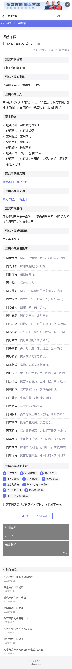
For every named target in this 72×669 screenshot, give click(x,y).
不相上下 (22, 199)
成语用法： (13, 158)
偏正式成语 (50, 473)
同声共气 (11, 422)
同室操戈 (11, 299)
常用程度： (13, 136)
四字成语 (11, 473)
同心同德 (11, 323)
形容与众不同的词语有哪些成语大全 (23, 649)
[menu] (66, 16)
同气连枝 (11, 266)
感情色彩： (13, 142)
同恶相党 (11, 406)
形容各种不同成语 (13, 608)
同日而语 (11, 274)
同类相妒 (11, 356)
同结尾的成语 (36, 490)
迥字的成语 (13, 484)
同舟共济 (11, 348)
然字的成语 (52, 479)
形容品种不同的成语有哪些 (18, 577)
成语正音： (13, 153)
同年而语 (11, 455)
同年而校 (11, 438)
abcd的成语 (30, 473)
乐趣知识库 (35, 661)
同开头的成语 (14, 490)
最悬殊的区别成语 (13, 587)
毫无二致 (8, 199)
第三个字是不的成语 (37, 484)
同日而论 (11, 373)
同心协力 (11, 332)
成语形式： (13, 125)
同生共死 (11, 397)
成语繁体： (13, 147)
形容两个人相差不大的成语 (18, 628)
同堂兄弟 (11, 315)
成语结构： (13, 130)
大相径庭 (22, 182)
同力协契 (11, 381)
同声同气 (11, 447)
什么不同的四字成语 (15, 597)
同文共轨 (11, 290)
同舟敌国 (11, 340)
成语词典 (11, 23)
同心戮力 (11, 282)
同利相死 (11, 389)
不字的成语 (13, 479)
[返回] (3, 16)
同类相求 (11, 364)
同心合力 (11, 307)
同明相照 (11, 414)
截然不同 (8, 182)
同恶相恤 (11, 430)
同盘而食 (11, 258)
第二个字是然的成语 (17, 495)
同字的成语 (32, 479)
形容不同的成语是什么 (16, 618)
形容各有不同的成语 (15, 639)
